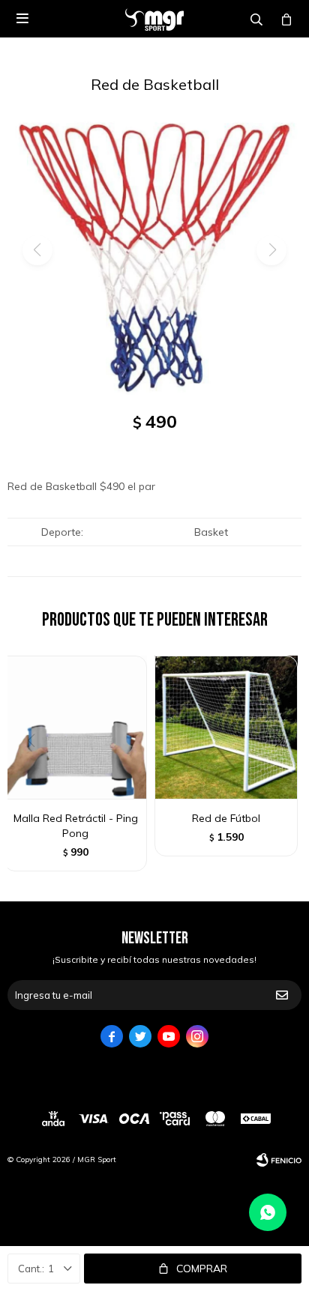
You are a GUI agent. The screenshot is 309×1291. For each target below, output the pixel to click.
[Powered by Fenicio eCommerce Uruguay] (279, 1160)
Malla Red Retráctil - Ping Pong (76, 825)
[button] (284, 771)
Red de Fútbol (226, 818)
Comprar (201, 1268)
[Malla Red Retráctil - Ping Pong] (75, 727)
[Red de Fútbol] (226, 727)
